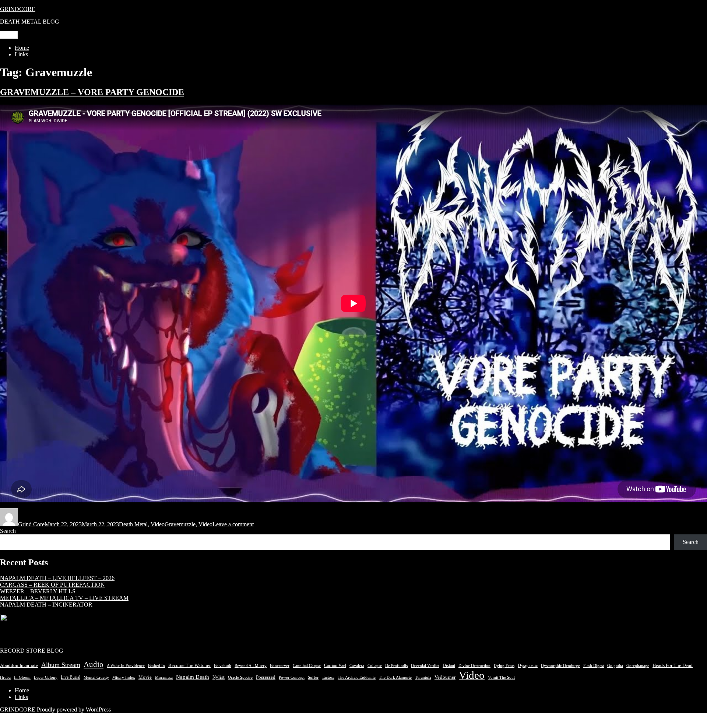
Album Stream (60, 664)
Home (22, 48)
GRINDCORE (17, 9)
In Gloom (22, 677)
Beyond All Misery (251, 666)
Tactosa (328, 677)
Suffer (313, 677)
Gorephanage (637, 666)
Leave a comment (233, 524)
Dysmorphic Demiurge (560, 666)
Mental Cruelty (96, 677)
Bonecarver (279, 665)
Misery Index (123, 677)
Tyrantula (423, 677)
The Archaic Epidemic (357, 677)
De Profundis (396, 665)
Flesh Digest (593, 666)
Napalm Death (192, 677)
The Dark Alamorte (395, 677)
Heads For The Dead (673, 665)
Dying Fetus (504, 665)
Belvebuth (222, 666)
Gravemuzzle (180, 524)
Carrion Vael (335, 665)
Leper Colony (45, 677)
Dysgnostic (528, 665)
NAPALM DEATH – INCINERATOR (46, 604)
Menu (9, 35)
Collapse (374, 665)
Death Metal (133, 524)
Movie (145, 677)
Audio (93, 664)
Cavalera (356, 665)
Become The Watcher (189, 665)
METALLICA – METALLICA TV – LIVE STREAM (64, 598)
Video (158, 524)
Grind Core (31, 524)
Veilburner (445, 677)
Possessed (265, 677)
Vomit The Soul (501, 677)
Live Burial (70, 677)
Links (21, 54)
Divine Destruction (474, 666)
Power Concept (292, 677)
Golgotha (615, 666)
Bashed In (156, 666)
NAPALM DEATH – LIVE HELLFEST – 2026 (57, 578)
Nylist (218, 677)
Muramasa (164, 677)
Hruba (5, 677)
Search (8, 531)
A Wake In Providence (126, 666)
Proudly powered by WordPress (74, 709)
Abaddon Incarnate (19, 665)
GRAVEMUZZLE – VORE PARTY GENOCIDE (92, 92)
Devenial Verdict (425, 666)
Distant (449, 665)
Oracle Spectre (240, 677)
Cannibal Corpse (307, 665)
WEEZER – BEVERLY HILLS (37, 591)
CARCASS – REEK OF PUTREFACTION (52, 585)
